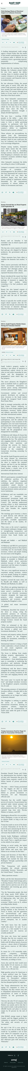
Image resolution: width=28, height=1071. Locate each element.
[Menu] (1, 2)
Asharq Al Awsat (5, 38)
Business (3, 7)
